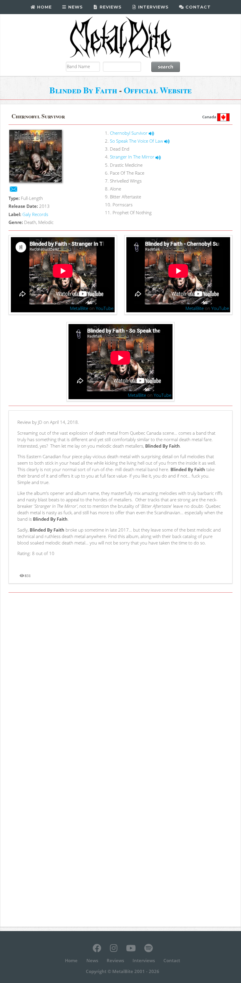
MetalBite (79, 308)
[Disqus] (120, 678)
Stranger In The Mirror (132, 157)
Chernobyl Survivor (129, 133)
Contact (197, 7)
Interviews (153, 7)
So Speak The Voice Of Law (137, 141)
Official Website (158, 90)
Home (44, 7)
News (75, 7)
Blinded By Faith (83, 90)
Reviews (110, 7)
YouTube (104, 308)
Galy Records (35, 214)
